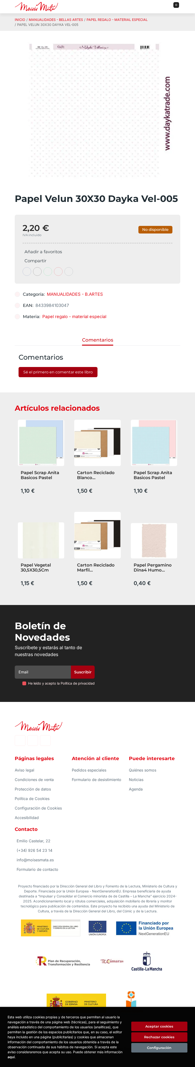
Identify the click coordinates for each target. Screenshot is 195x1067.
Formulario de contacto (37, 869)
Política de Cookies (32, 798)
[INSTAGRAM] (32, 740)
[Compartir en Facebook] (27, 271)
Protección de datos (33, 789)
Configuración (159, 1048)
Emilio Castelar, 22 (33, 840)
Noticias (136, 779)
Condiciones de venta (34, 779)
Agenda (136, 789)
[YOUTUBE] (45, 740)
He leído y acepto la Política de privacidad (61, 683)
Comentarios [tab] (97, 340)
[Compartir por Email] (58, 271)
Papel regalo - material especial (117, 20)
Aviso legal (24, 770)
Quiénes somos (142, 770)
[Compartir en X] (37, 271)
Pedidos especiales (89, 770)
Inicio (20, 20)
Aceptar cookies (159, 1026)
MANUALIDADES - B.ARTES (75, 294)
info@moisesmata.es (35, 859)
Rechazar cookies (159, 1037)
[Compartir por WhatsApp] (48, 271)
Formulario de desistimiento (96, 779)
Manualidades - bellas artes (56, 20)
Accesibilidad (27, 817)
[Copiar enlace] (68, 271)
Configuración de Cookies (38, 808)
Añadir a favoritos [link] (43, 251)
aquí (11, 1057)
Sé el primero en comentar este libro (58, 372)
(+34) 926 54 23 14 (34, 850)
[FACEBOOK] (20, 740)
